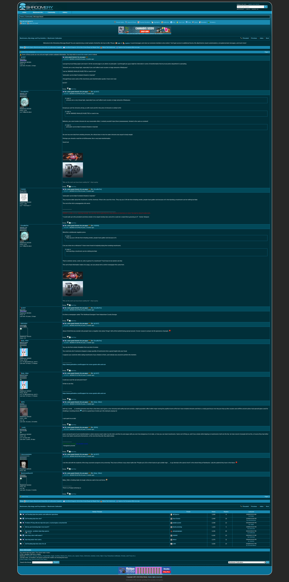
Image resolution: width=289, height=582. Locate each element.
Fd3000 (96, 225)
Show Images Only (26, 559)
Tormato (123, 556)
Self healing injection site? (33, 518)
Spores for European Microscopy (129, 47)
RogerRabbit (46, 556)
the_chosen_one (69, 556)
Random (204, 22)
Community (51, 12)
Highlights (157, 22)
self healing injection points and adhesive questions (41, 514)
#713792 (66, 475)
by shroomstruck (251, 520)
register (127, 43)
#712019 (66, 375)
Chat (189, 22)
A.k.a (134, 556)
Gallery (65, 12)
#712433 (66, 404)
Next (267, 38)
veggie (52, 556)
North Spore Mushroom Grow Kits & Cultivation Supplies (44, 47)
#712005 (66, 342)
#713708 (66, 456)
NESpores (176, 514)
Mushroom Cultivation (55, 38)
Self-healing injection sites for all (35, 544)
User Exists (176, 518)
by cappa (251, 524)
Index (261, 38)
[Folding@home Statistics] (24, 107)
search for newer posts (84, 54)
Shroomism (29, 556)
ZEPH (95, 427)
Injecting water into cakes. (33, 539)
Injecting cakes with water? (33, 535)
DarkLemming (177, 527)
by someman (251, 537)
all (29, 533)
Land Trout (129, 556)
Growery (213, 22)
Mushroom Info (38, 12)
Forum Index (120, 22)
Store (196, 22)
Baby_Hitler (97, 402)
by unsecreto (251, 528)
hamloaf (93, 556)
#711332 (66, 310)
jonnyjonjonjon (177, 531)
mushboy (57, 556)
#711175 (66, 191)
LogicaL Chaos (79, 556)
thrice (174, 539)
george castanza (37, 556)
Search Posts (132, 22)
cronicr (98, 556)
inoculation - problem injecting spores (37, 531)
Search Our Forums (253, 4)
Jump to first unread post (28, 52)
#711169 (66, 93)
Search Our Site (241, 4)
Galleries (166, 22)
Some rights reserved (155, 577)
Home (24, 12)
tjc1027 (96, 91)
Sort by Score (36, 559)
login (118, 43)
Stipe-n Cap (103, 556)
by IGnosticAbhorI (251, 545)
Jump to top (24, 496)
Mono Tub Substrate (109, 47)
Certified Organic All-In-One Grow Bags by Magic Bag (82, 47)
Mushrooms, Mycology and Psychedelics (33, 38)
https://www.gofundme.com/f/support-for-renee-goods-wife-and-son (84, 364)
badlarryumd (177, 523)
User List (181, 22)
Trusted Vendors (145, 22)
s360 (174, 544)
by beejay (251, 516)
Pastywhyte (110, 556)
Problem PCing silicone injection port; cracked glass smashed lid (46, 523)
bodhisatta (117, 556)
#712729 (66, 429)
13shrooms (87, 556)
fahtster (63, 556)
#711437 (66, 325)
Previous (254, 38)
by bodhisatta (251, 532)
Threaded (245, 38)
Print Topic (43, 559)
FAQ (173, 22)
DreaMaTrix (97, 189)
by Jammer (251, 541)
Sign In (24, 23)
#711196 (66, 227)
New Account (33, 23)
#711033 (66, 59)
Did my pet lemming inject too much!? (37, 527)
